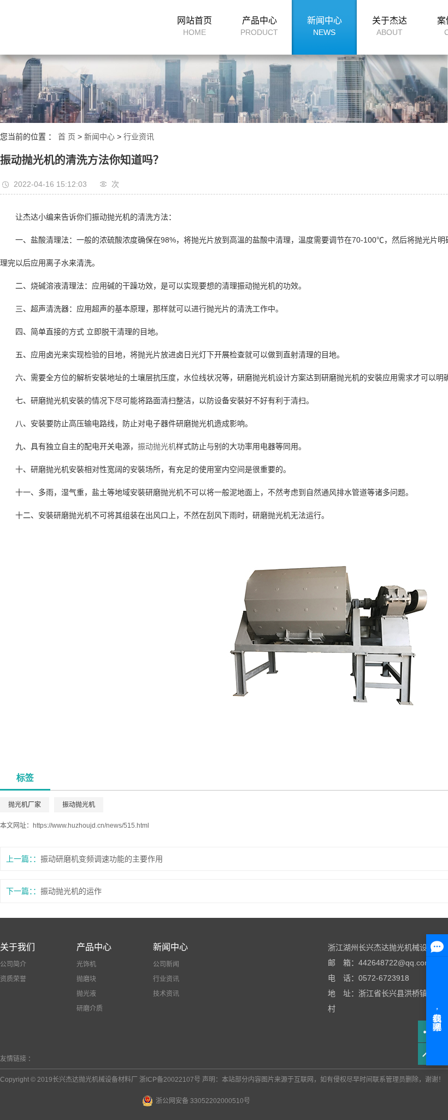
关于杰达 (389, 26)
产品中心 (259, 26)
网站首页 (194, 26)
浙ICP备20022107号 (170, 1079)
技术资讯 (166, 994)
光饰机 (86, 964)
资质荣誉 (13, 979)
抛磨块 (86, 979)
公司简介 (13, 964)
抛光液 (86, 994)
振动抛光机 (157, 446)
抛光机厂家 (24, 805)
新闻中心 (324, 26)
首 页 (66, 136)
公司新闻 (166, 964)
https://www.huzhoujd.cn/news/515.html (91, 825)
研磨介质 (89, 1008)
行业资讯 (138, 136)
